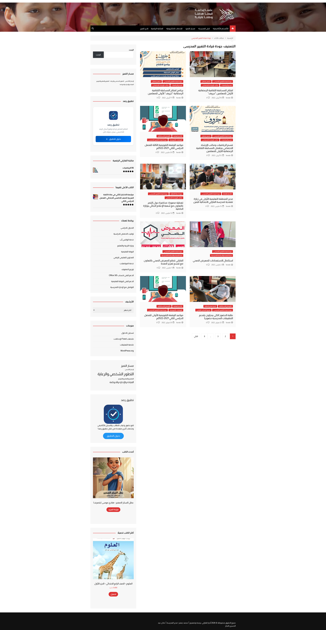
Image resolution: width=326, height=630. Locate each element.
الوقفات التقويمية (176, 140)
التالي (196, 336)
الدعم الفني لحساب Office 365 (121, 275)
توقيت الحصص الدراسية (123, 234)
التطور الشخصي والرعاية (117, 81)
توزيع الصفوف (127, 269)
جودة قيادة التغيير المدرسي (222, 81)
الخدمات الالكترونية (174, 29)
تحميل (113, 594)
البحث (131, 50)
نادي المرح (144, 29)
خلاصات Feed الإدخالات (124, 339)
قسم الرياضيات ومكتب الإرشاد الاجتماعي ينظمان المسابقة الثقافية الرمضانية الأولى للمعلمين (214, 148)
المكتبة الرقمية (157, 29)
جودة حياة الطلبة (176, 194)
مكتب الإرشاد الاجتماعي (210, 85)
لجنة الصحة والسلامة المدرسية (221, 255)
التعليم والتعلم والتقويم (102, 81)
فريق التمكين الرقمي (203, 310)
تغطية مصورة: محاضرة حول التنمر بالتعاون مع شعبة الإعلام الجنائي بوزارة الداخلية (163, 205)
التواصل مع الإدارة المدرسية (122, 287)
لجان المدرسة (204, 29)
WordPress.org (127, 351)
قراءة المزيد (113, 509)
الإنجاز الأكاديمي (129, 81)
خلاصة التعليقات (127, 345)
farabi (228, 98)
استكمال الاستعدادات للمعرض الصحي (213, 260)
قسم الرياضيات (226, 85)
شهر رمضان (206, 81)
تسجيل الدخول (127, 333)
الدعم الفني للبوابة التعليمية (122, 281)
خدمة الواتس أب (127, 240)
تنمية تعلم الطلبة (210, 306)
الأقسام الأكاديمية (220, 29)
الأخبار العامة (177, 136)
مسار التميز (190, 29)
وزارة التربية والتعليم (125, 246)
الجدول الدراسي (127, 228)
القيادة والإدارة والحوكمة (127, 84)
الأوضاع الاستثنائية (164, 136)
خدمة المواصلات (127, 263)
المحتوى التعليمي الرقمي (123, 257)
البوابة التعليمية (127, 252)
